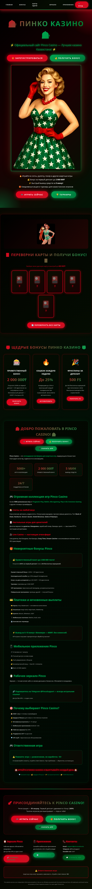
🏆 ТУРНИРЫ (63, 194)
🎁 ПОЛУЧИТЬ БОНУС (63, 819)
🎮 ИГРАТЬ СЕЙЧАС (32, 194)
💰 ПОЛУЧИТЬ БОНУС (67, 58)
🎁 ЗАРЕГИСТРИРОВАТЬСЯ (27, 58)
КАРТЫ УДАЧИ (34, 5)
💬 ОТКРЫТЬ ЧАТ (73, 857)
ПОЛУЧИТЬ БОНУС (16, 402)
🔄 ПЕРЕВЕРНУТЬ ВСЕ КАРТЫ (46, 325)
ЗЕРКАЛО (52, 5)
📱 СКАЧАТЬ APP (46, 448)
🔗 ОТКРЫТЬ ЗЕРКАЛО (12, 858)
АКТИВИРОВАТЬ (46, 401)
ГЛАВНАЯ (9, 5)
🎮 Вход (80, 5)
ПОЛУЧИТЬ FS (75, 399)
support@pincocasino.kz (75, 846)
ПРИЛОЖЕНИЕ (68, 5)
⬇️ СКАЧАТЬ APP (44, 855)
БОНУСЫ (22, 5)
